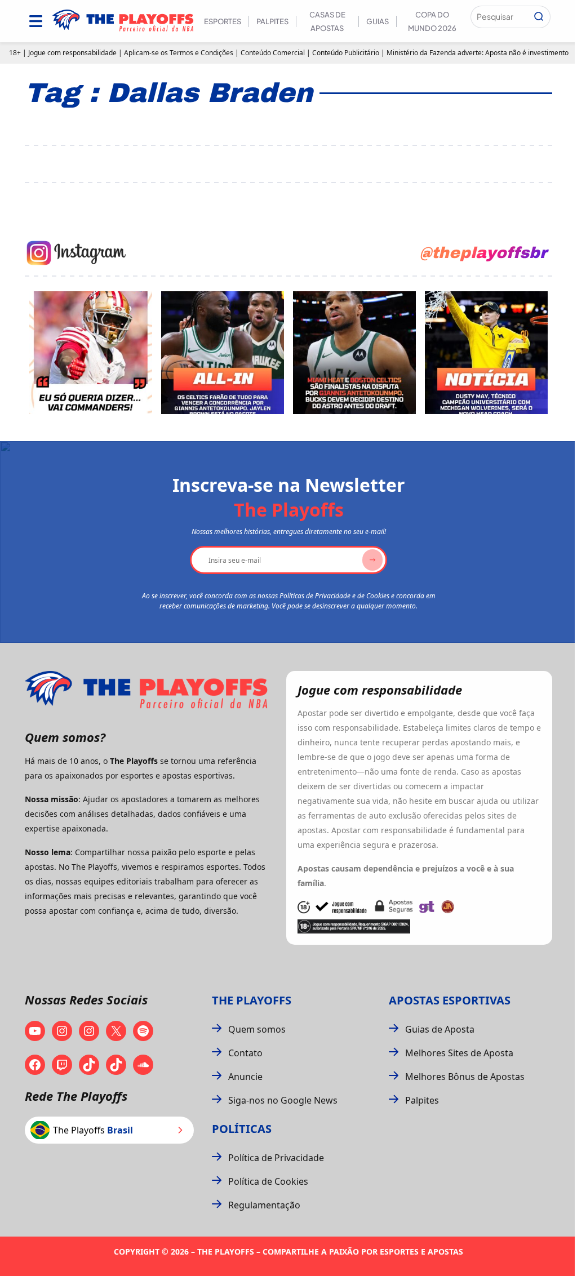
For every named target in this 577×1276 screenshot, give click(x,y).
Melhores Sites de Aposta (459, 1053)
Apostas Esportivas (450, 1000)
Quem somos (257, 1029)
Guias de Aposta (439, 1029)
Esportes (222, 21)
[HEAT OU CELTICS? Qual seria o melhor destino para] (354, 352)
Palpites (272, 21)
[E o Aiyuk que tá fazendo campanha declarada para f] (90, 352)
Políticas (242, 1128)
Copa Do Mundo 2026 (432, 21)
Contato (245, 1053)
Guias (377, 21)
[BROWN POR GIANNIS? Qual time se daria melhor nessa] (222, 352)
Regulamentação (264, 1205)
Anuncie (245, 1076)
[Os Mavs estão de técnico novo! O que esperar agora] (486, 352)
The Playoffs (251, 1000)
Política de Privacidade (276, 1157)
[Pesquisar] (538, 17)
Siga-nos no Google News (283, 1100)
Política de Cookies (268, 1181)
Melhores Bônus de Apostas (465, 1076)
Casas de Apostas (327, 21)
